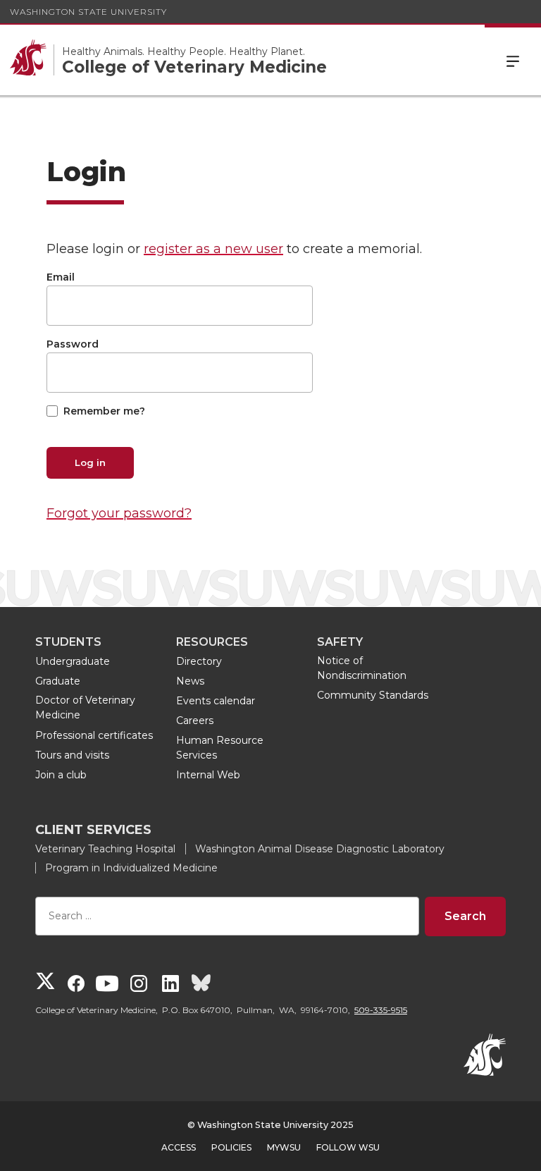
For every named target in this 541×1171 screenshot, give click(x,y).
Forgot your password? (119, 513)
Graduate (57, 681)
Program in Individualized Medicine (131, 868)
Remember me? (104, 411)
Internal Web (208, 774)
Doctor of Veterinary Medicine (85, 707)
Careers (194, 720)
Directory (199, 661)
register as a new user (213, 249)
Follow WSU (348, 1147)
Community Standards (372, 695)
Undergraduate (72, 661)
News (190, 681)
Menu (513, 60)
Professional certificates (94, 735)
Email (60, 277)
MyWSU (284, 1147)
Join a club (61, 774)
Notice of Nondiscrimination (361, 668)
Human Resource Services (219, 747)
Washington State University (88, 11)
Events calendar (215, 700)
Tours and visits (72, 755)
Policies (231, 1147)
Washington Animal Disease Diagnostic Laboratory (319, 848)
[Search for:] (227, 916)
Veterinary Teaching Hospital (105, 848)
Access (178, 1147)
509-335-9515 (380, 1010)
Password (72, 344)
